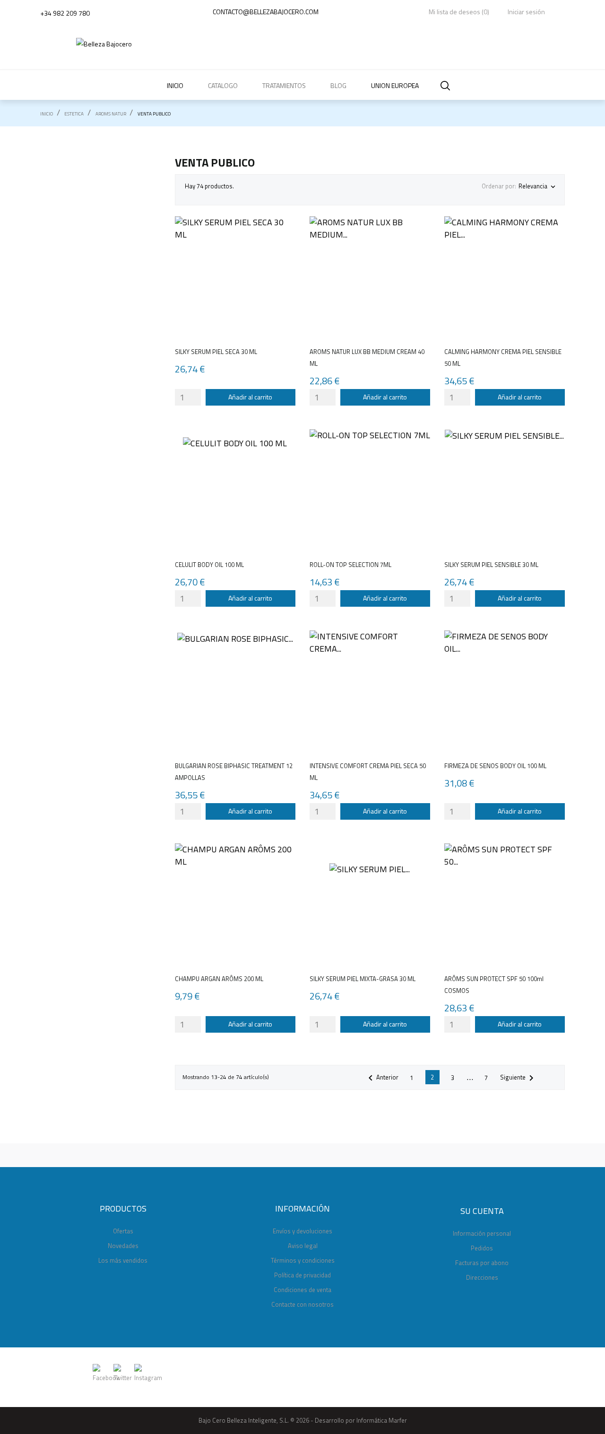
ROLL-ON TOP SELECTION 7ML (350, 564)
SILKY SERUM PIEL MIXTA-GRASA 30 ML (362, 978)
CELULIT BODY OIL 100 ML (209, 564)
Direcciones (482, 1277)
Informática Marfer (381, 1420)
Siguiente (518, 1078)
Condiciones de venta (302, 1289)
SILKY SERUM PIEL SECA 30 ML (216, 351)
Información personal (482, 1233)
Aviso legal (303, 1245)
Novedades (123, 1245)
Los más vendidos (122, 1260)
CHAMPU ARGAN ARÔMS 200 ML (219, 978)
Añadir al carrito (250, 397)
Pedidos (482, 1248)
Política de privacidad (302, 1275)
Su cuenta (482, 1210)
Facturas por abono (482, 1262)
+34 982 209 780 (65, 13)
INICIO (175, 85)
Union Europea (395, 85)
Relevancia (537, 186)
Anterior (381, 1078)
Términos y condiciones (303, 1260)
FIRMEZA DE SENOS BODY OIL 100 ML (495, 765)
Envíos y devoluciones (302, 1231)
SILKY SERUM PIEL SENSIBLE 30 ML (491, 564)
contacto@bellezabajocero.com (266, 12)
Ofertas (123, 1231)
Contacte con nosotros (302, 1304)
